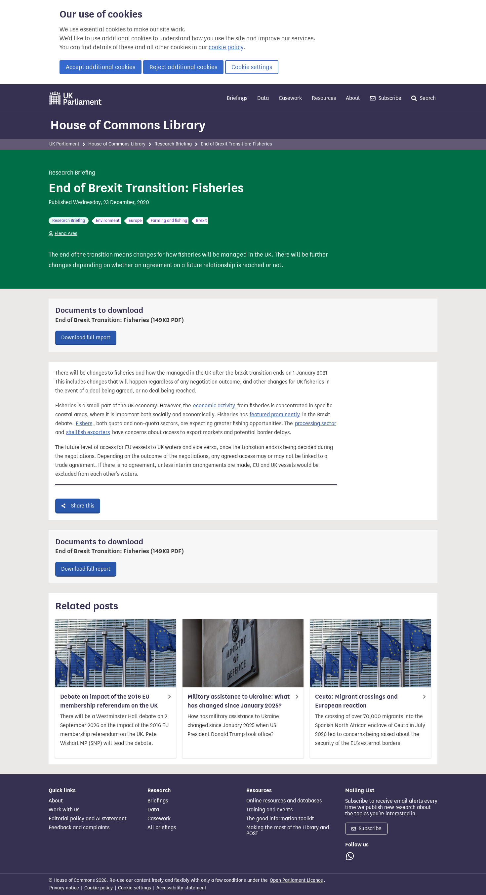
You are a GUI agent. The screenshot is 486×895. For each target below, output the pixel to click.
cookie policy (226, 47)
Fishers (84, 423)
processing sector (315, 423)
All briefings (161, 828)
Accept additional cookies (100, 67)
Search (427, 98)
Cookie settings (251, 67)
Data (263, 98)
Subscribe (389, 98)
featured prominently (275, 414)
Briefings (237, 98)
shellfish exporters (88, 432)
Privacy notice (64, 888)
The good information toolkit (280, 819)
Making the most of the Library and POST (287, 830)
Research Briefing (173, 144)
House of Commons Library (128, 125)
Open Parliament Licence (296, 880)
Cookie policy (98, 888)
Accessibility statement (181, 888)
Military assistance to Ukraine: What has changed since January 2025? (238, 701)
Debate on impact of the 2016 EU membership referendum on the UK (109, 701)
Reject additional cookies (183, 67)
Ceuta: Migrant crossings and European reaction (356, 701)
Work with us (64, 810)
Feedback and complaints (79, 828)
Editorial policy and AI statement (88, 819)
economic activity (214, 405)
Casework (290, 98)
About (353, 98)
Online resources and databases (284, 801)
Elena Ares (66, 233)
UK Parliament (64, 144)
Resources (324, 98)
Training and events (269, 810)
